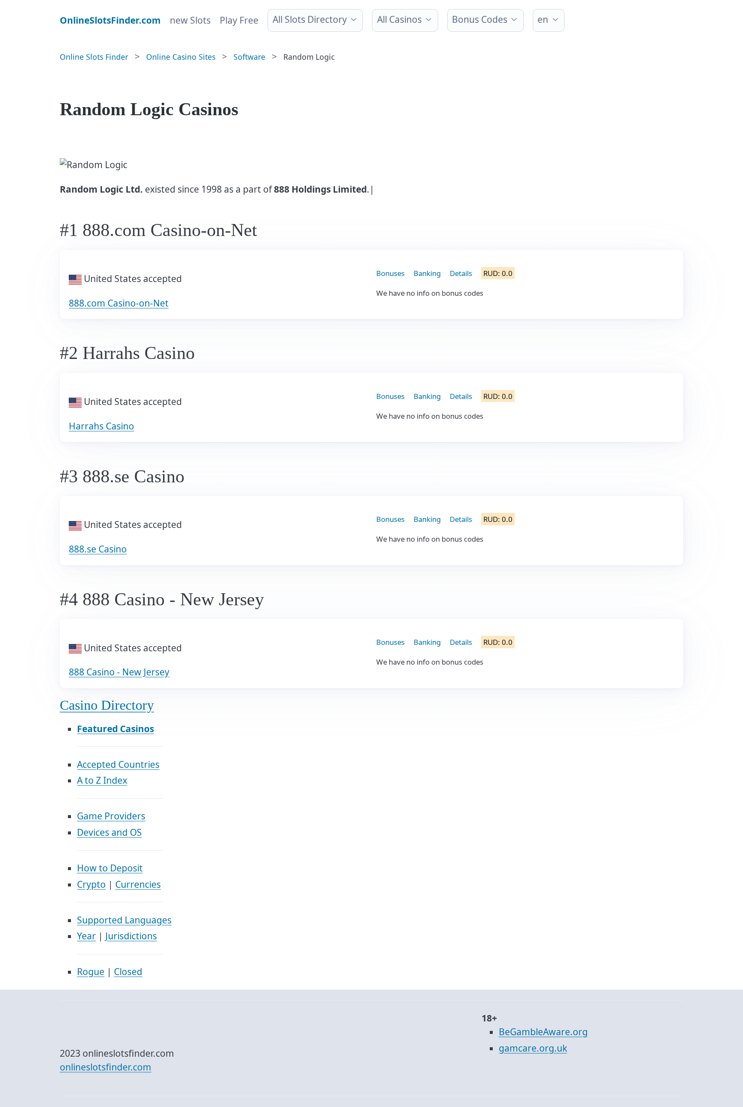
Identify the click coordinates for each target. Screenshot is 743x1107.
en (542, 19)
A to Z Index (102, 780)
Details (461, 273)
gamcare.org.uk (533, 1048)
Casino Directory (107, 705)
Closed (128, 972)
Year (86, 936)
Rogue (90, 972)
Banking (427, 273)
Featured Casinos (115, 729)
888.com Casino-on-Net (119, 303)
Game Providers (111, 816)
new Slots (190, 20)
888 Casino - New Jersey (119, 672)
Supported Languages (124, 920)
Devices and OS (109, 832)
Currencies (138, 884)
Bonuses (390, 273)
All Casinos (399, 19)
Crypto (91, 884)
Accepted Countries (118, 764)
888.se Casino (98, 549)
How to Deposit (110, 868)
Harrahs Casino (101, 426)
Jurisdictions (131, 936)
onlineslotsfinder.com (105, 1067)
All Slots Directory (310, 19)
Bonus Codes (479, 19)
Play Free (239, 20)
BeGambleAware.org (543, 1032)
